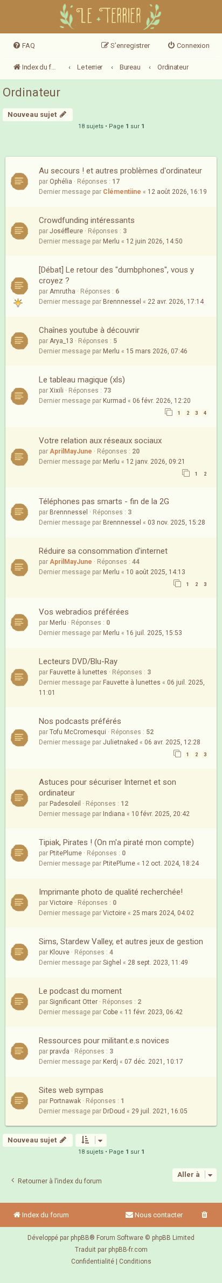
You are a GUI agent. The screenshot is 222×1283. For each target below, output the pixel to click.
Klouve (60, 952)
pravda (60, 1051)
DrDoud (114, 1111)
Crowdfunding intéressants (87, 220)
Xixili (57, 390)
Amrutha (62, 291)
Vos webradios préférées (84, 612)
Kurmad (114, 401)
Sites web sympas (71, 1090)
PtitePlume (66, 853)
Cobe (110, 1012)
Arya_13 (61, 341)
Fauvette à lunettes (78, 672)
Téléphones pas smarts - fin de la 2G (104, 501)
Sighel (112, 962)
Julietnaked (120, 742)
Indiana (114, 814)
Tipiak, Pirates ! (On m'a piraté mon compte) (116, 842)
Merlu (111, 241)
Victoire (61, 903)
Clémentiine (122, 192)
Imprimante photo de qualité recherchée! (111, 892)
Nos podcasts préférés (80, 721)
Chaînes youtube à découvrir (89, 330)
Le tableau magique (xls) (82, 380)
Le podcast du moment (80, 991)
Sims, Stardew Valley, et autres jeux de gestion (121, 941)
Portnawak (65, 1101)
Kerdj (110, 1061)
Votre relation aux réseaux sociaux (100, 440)
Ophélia (61, 181)
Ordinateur (31, 92)
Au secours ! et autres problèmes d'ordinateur (120, 171)
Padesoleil (65, 803)
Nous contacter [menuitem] (159, 1215)
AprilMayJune (71, 451)
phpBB (80, 1238)
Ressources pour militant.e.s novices (104, 1040)
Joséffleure (66, 231)
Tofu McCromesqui (78, 732)
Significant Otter (74, 1002)
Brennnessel (122, 301)
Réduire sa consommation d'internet (103, 551)
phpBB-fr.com (128, 1249)
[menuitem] (24, 46)
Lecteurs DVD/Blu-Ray (78, 661)
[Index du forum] (111, 18)
